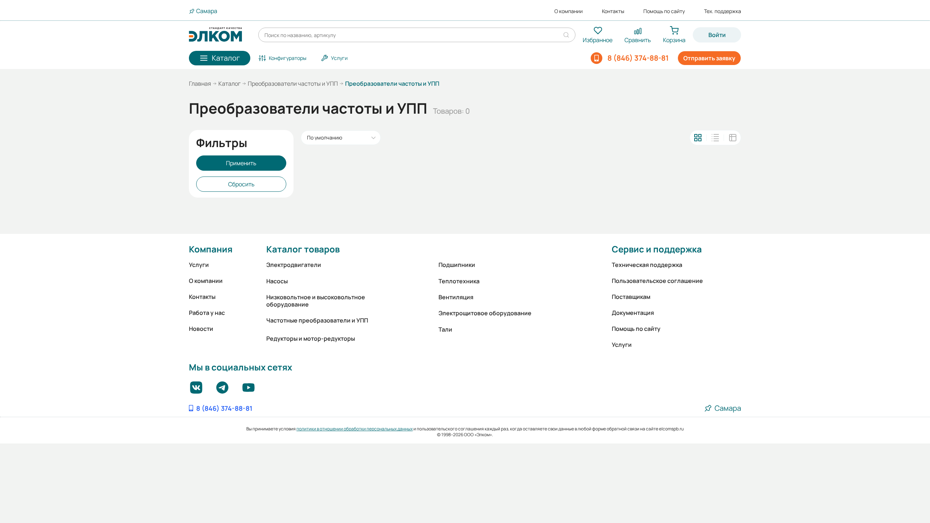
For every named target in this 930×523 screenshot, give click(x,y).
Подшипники (456, 264)
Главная (200, 83)
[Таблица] (732, 137)
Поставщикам (631, 296)
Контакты (613, 11)
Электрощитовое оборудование (484, 313)
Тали (445, 329)
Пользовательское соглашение (657, 280)
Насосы (277, 281)
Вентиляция (455, 297)
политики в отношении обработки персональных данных (354, 429)
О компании (568, 11)
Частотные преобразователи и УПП (317, 320)
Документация (633, 312)
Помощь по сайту (664, 11)
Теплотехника (459, 281)
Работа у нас (207, 312)
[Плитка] (698, 137)
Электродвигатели (293, 264)
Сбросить (241, 184)
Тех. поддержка (722, 11)
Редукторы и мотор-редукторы (310, 338)
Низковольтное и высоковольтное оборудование (315, 300)
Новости (201, 328)
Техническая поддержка (647, 264)
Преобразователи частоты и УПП (293, 83)
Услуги (199, 264)
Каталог (229, 83)
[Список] (715, 137)
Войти (717, 35)
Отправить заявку (709, 58)
